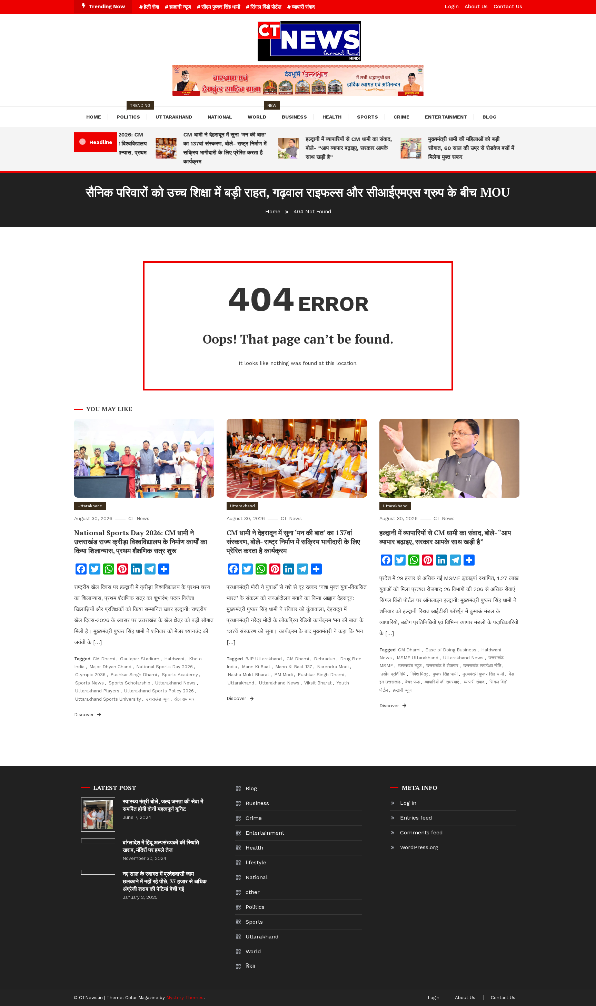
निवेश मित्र (419, 674)
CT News (138, 518)
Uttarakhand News (175, 682)
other (253, 892)
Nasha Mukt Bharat (248, 674)
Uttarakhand (174, 117)
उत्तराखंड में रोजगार (442, 665)
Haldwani (174, 658)
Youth (343, 682)
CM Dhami (104, 658)
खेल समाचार (184, 699)
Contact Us (508, 6)
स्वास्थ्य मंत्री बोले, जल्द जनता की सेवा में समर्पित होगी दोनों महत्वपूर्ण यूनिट (163, 805)
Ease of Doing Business (450, 649)
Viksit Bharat (318, 682)
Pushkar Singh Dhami (133, 674)
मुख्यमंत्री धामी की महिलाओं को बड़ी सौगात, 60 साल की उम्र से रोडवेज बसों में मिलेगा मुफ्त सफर (459, 148)
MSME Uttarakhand (417, 657)
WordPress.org (419, 847)
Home (93, 117)
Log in (408, 803)
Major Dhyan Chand (110, 666)
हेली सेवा (151, 7)
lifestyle (256, 862)
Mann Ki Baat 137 (293, 666)
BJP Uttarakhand (263, 658)
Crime (401, 117)
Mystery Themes (184, 997)
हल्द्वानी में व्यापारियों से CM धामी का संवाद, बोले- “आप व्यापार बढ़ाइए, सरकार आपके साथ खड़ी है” (337, 148)
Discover (85, 714)
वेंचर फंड (412, 681)
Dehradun (324, 658)
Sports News (89, 682)
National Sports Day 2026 (164, 666)
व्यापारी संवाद (303, 7)
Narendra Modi (333, 666)
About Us (476, 6)
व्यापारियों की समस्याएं (442, 681)
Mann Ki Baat (256, 666)
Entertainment (446, 117)
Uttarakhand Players (97, 690)
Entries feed (416, 817)
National (220, 117)
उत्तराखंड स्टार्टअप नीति (482, 665)
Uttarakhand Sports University (108, 699)
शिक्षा (250, 966)
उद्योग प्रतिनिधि (393, 674)
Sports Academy (180, 674)
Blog (489, 117)
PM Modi (283, 674)
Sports (367, 117)
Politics (132, 113)
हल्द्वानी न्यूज (180, 7)
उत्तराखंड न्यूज (157, 699)
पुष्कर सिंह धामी (445, 674)
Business (294, 117)
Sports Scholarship (129, 682)
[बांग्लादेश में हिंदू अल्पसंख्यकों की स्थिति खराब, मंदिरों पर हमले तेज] (98, 841)
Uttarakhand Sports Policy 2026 (159, 690)
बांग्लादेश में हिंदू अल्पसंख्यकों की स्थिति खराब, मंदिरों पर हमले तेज (161, 846)
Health (331, 117)
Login (452, 6)
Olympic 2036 (90, 674)
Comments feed (421, 832)
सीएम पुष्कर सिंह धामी (220, 7)
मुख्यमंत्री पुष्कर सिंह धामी (483, 674)
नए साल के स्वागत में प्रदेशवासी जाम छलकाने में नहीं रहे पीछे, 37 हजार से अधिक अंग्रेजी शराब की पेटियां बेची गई (165, 881)
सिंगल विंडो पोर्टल (265, 7)
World (260, 113)
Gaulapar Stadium (139, 658)
